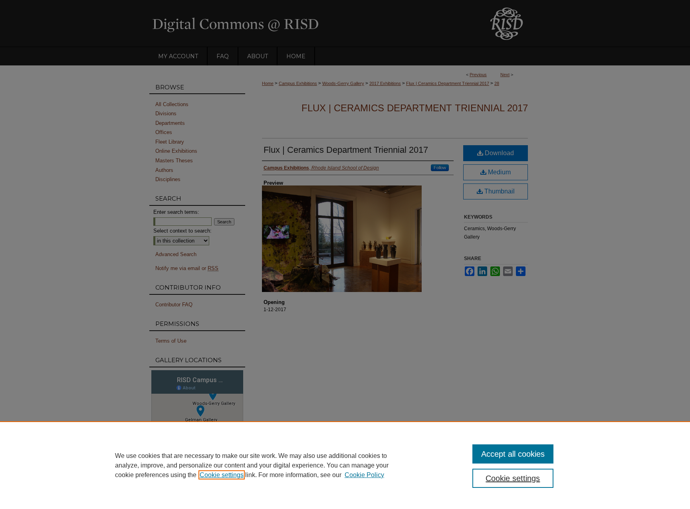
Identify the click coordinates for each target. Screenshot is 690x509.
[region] (345, 465)
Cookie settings (222, 475)
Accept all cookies (513, 454)
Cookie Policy (364, 475)
